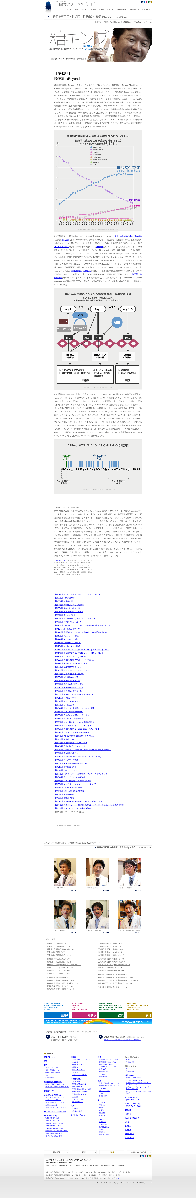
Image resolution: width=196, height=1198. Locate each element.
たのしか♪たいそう (51, 1105)
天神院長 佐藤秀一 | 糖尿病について (111, 946)
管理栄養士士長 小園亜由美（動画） (56, 1131)
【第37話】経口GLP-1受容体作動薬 (68, 719)
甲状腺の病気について (79, 1084)
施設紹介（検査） (104, 1071)
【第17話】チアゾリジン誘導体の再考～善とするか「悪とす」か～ (81, 650)
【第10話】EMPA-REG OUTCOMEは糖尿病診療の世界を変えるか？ (82, 625)
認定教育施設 (49, 1078)
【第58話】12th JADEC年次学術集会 (69, 791)
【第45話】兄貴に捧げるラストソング (69, 746)
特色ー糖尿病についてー (52, 1070)
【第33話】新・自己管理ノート (67, 705)
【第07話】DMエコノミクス (65, 615)
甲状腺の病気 (76, 1079)
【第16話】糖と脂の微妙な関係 (67, 646)
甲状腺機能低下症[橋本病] (80, 1091)
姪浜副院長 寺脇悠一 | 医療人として (60, 977)
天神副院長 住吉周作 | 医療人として (111, 959)
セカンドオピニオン (78, 1115)
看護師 (101, 1129)
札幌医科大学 (76, 271)
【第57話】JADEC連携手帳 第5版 (68, 788)
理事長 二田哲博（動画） (53, 1118)
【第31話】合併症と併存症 (65, 698)
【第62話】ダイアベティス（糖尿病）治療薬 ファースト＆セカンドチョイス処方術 (89, 805)
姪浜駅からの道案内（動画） (54, 1133)
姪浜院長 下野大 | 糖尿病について (59, 962)
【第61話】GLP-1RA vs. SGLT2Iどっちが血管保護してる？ (78, 801)
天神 (99, 1081)
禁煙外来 (75, 1108)
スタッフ (101, 1119)
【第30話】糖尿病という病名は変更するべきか (73, 694)
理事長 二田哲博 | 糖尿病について (59, 946)
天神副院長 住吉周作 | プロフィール (111, 967)
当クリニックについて (52, 1067)
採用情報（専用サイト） (133, 1118)
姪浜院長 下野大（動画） (53, 1120)
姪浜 (99, 1057)
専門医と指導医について (53, 1082)
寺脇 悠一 (102, 1107)
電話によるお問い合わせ (133, 1078)
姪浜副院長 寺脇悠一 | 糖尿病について (60, 980)
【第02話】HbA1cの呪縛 (64, 598)
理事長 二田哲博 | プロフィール (58, 952)
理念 (45, 1061)
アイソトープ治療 (77, 1099)
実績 (46, 1075)
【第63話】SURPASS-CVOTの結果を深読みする (74, 808)
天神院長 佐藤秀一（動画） (53, 1126)
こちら (117, 1178)
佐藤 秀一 (102, 1110)
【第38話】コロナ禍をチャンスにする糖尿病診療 (74, 722)
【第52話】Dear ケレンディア (66, 770)
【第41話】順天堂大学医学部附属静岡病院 (71, 732)
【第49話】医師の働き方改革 (66, 760)
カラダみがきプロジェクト (53, 1095)
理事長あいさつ (49, 1057)
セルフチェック (77, 1086)
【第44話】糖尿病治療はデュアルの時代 (70, 743)
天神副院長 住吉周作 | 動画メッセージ (111, 970)
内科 (72, 1106)
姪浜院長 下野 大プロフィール (108, 1059)
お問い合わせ (134, 9)
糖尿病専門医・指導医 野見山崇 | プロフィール (115, 983)
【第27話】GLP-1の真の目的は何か (68, 684)
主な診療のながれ (77, 1062)
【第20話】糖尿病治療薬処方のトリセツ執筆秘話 (74, 660)
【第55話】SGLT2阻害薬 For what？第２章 (72, 781)
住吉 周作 (102, 1113)
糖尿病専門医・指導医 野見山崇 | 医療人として (115, 974)
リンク (127, 1122)
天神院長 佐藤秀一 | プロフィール (110, 952)
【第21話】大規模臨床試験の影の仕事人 (70, 663)
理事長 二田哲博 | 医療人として (58, 943)
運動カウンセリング (78, 1070)
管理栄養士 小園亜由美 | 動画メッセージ (112, 987)
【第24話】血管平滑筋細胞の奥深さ (69, 674)
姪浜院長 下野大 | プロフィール (58, 970)
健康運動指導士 (104, 1127)
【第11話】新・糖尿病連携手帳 (67, 629)
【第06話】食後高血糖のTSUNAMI (68, 612)
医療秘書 (102, 1132)
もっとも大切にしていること (81, 1059)
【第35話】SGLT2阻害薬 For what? (68, 712)
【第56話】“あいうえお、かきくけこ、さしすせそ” (75, 784)
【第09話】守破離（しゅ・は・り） (69, 622)
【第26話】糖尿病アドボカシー (67, 681)
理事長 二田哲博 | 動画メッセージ (59, 955)
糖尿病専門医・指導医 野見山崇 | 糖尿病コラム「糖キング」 (119, 980)
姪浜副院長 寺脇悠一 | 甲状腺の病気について (63, 983)
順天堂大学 (137, 274)
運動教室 (75, 1072)
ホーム (69, 9)
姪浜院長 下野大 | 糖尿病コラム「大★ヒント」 (64, 965)
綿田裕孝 (58, 278)
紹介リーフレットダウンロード (55, 1112)
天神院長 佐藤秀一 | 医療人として (110, 943)
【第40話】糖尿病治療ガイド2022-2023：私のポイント (77, 729)
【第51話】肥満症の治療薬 (65, 767)
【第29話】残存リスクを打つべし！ (69, 691)
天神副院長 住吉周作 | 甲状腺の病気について (114, 965)
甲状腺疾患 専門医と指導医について (57, 1087)
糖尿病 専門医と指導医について (55, 1084)
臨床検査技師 (103, 1124)
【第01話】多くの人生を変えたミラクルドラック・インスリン (79, 594)
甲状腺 (101, 9)
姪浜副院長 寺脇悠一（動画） (54, 1123)
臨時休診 (128, 1110)
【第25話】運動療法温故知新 (66, 677)
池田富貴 (65, 240)
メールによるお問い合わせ (134, 1080)
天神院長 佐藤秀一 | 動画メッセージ (111, 955)
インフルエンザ (77, 1111)
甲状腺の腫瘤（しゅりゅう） (81, 1094)
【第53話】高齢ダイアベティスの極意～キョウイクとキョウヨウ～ (81, 774)
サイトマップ (147, 9)
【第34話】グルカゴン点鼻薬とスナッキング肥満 (74, 708)
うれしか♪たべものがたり (53, 1100)
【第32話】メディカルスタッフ (67, 701)
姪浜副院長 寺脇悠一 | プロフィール (60, 986)
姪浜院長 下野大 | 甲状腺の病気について (61, 967)
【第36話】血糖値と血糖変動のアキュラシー (72, 715)
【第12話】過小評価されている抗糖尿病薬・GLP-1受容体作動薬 (80, 632)
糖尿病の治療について (114, 22)
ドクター (84, 9)
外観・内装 (102, 1069)
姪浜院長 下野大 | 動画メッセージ (59, 973)
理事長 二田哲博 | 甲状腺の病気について (61, 949)
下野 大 (102, 1105)
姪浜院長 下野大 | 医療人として (58, 959)
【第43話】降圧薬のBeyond (65, 739)
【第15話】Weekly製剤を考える (67, 643)
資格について (49, 1091)
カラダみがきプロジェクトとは (55, 1097)
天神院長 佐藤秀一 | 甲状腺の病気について (113, 949)
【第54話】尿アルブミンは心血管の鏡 (69, 777)
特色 (76, 9)
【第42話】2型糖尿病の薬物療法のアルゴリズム (74, 736)
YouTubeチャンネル (51, 1116)
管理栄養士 (102, 1122)
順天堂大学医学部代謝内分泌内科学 (127, 236)
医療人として (100, 22)
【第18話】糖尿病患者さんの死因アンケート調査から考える (79, 653)
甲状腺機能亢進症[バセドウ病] (81, 1089)
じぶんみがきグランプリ (79, 1075)
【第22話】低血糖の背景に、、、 (68, 667)
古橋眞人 (87, 271)
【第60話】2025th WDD (64, 798)
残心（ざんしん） (61, 560)
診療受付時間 (121, 9)
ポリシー (128, 1126)
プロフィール (147, 22)
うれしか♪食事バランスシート (54, 1102)
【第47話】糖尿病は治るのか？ (67, 753)
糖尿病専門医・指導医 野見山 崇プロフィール (107, 1065)
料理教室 (75, 1067)
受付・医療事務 (104, 1134)
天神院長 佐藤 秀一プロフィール (109, 1083)
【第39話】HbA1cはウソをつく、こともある (72, 725)
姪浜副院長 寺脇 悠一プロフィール (109, 1062)
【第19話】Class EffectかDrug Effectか (70, 656)
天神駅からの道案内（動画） (54, 1136)
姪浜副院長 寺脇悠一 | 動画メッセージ (60, 989)
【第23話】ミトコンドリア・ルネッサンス (71, 670)
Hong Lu (99, 247)
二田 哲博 (102, 1102)
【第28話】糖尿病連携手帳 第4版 (68, 688)
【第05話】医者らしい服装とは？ (68, 608)
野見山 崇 (102, 1115)
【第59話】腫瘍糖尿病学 (64, 794)
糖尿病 (93, 9)
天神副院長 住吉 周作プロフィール (109, 1085)
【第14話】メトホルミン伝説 (66, 639)
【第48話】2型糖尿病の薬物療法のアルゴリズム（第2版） (78, 757)
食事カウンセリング (78, 1064)
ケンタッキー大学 (61, 247)
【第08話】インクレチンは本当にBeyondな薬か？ (74, 618)
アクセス (110, 9)
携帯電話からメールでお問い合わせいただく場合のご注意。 (122, 1040)
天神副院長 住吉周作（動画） (54, 1128)
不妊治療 (75, 1097)
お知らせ (128, 1114)
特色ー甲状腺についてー (52, 1072)
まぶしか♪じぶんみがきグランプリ (56, 1107)
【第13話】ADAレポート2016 (66, 636)
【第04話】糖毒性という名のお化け (69, 605)
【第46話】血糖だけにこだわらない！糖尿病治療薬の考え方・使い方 (82, 750)
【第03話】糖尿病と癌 (63, 601)
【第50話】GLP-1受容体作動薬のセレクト (71, 763)
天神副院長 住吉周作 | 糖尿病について (111, 962)
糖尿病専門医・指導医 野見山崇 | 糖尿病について (115, 977)
